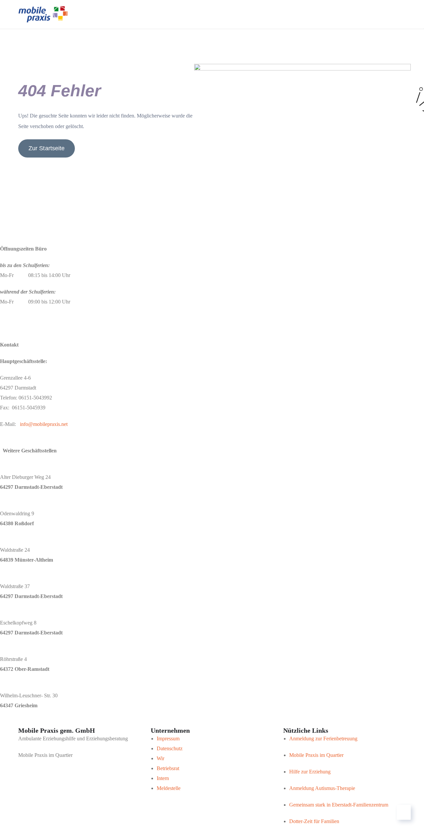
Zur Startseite (46, 148)
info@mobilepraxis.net (44, 424)
